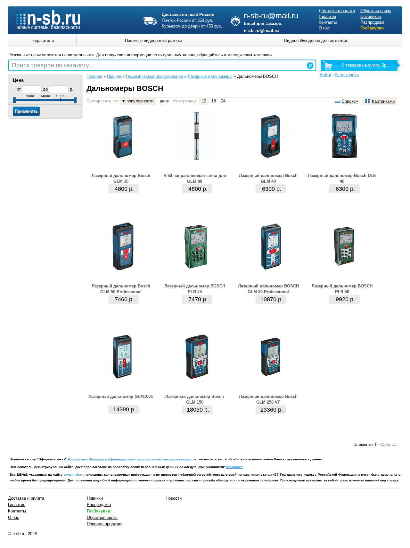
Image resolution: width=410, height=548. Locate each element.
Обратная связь (375, 10)
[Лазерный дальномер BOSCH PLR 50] (344, 269)
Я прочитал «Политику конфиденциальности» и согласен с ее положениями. (130, 459)
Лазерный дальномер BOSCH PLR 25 (194, 289)
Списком (350, 101)
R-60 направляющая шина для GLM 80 (194, 178)
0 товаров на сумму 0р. (365, 65)
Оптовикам (370, 16)
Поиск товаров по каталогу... (52, 65)
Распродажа (372, 22)
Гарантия (327, 16)
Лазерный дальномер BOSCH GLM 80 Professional (268, 289)
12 (204, 101)
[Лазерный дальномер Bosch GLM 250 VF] (271, 379)
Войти (325, 74)
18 (213, 101)
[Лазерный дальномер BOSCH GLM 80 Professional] (271, 269)
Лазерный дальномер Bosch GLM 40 (268, 178)
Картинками (383, 101)
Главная (94, 76)
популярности (139, 101)
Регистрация (347, 74)
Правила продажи (104, 523)
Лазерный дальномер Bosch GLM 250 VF (268, 399)
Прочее (114, 76)
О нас (324, 28)
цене (164, 101)
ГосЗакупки (372, 28)
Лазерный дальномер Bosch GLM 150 (194, 399)
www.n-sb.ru (73, 474)
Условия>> (234, 467)
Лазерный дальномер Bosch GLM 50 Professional (121, 289)
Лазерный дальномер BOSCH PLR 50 (342, 289)
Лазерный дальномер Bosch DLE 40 (342, 178)
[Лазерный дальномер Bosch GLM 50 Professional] (123, 269)
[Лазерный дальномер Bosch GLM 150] (197, 379)
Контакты (328, 22)
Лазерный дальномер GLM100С (120, 396)
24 (223, 101)
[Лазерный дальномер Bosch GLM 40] (271, 158)
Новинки (95, 498)
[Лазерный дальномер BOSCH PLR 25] (197, 269)
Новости (174, 498)
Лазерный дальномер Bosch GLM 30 (121, 178)
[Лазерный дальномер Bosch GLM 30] (123, 158)
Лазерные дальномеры (210, 76)
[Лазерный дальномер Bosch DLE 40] (344, 158)
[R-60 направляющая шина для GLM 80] (197, 158)
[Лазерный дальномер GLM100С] (123, 379)
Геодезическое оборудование (154, 76)
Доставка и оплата (337, 10)
